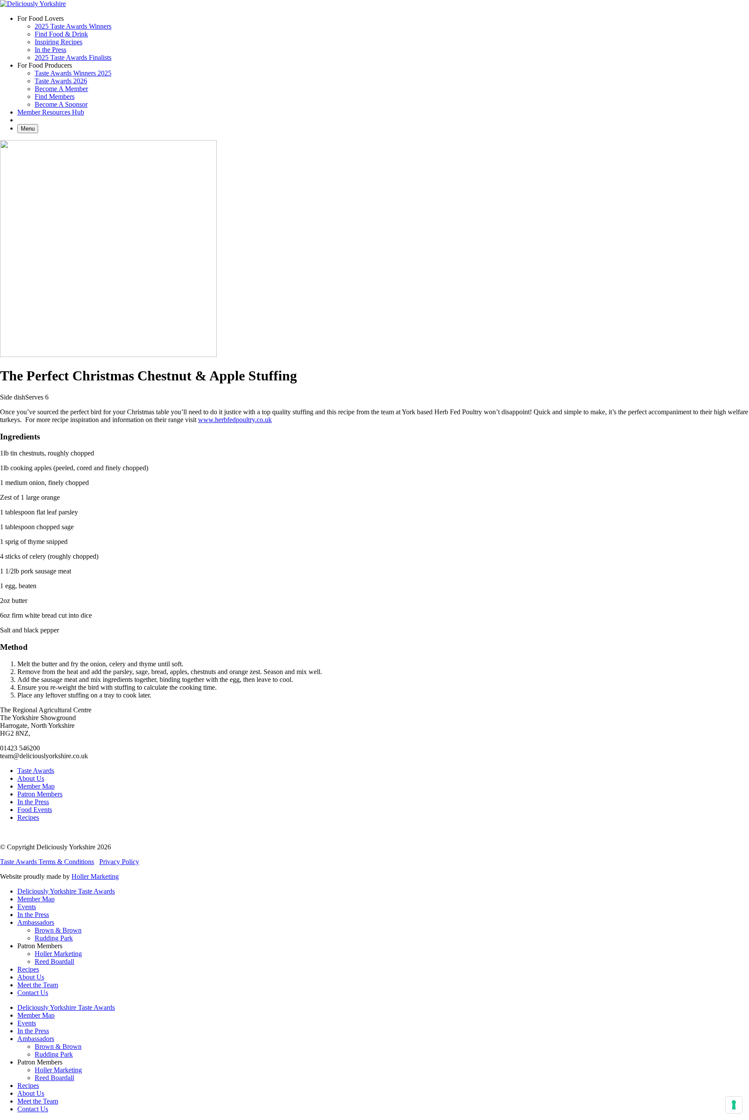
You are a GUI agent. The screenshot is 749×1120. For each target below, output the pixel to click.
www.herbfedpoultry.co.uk (235, 419)
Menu (28, 128)
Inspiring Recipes (58, 42)
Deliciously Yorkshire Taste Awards (66, 891)
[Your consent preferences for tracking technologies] (734, 1105)
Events (26, 906)
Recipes (28, 817)
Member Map (36, 786)
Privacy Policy (119, 861)
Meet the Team (37, 985)
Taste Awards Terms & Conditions (47, 861)
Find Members (55, 96)
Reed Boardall (54, 961)
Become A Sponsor (61, 104)
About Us (30, 778)
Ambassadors (35, 922)
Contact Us (32, 992)
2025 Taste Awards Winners (73, 26)
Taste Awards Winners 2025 (73, 73)
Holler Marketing (95, 876)
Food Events (34, 809)
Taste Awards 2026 (61, 81)
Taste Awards (35, 770)
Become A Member (61, 88)
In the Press (50, 49)
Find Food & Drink (61, 34)
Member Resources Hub (50, 112)
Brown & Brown (58, 930)
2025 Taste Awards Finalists (73, 57)
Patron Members (39, 794)
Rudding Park (54, 938)
